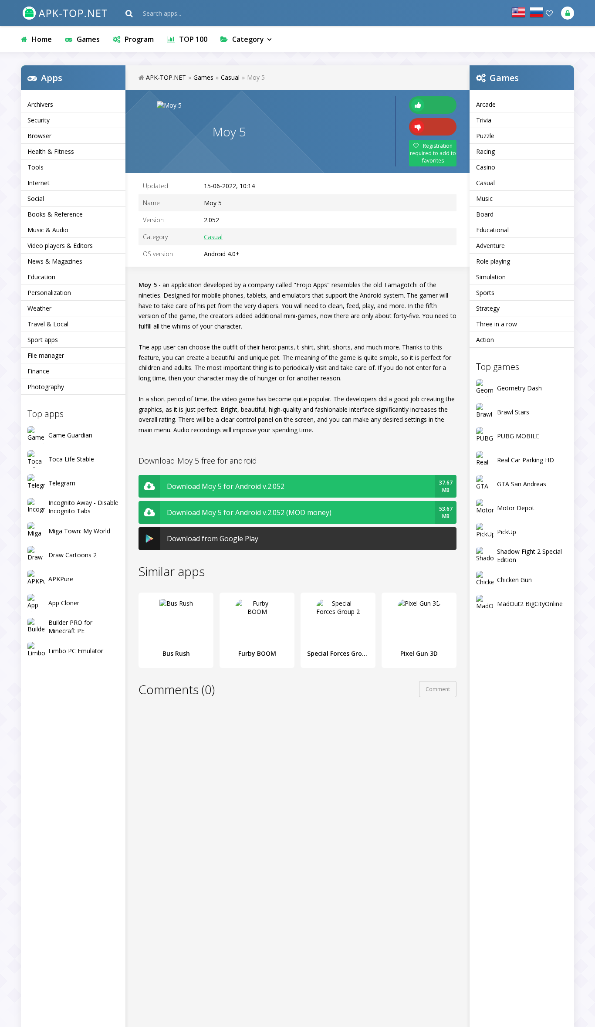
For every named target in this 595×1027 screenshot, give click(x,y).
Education (41, 277)
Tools (35, 167)
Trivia (483, 120)
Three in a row (496, 324)
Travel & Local (47, 324)
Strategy (488, 308)
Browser (39, 136)
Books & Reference (55, 214)
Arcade (486, 104)
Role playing (493, 261)
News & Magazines (54, 261)
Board (485, 214)
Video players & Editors (60, 245)
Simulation (491, 277)
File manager (45, 355)
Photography (45, 387)
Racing (485, 151)
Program (139, 39)
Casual (485, 183)
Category (248, 39)
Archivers (40, 104)
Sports (485, 292)
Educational (492, 230)
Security (38, 120)
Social (35, 198)
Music (484, 198)
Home (42, 39)
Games (88, 39)
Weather (39, 308)
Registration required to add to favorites (433, 153)
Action (485, 340)
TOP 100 (193, 39)
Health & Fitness (50, 151)
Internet (38, 183)
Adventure (490, 245)
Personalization (49, 292)
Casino (485, 167)
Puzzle (485, 136)
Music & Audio (47, 230)
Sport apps (42, 340)
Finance (38, 371)
